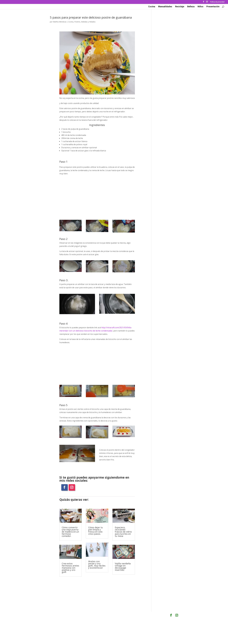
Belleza (191, 7)
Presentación (212, 7)
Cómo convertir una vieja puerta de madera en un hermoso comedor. (70, 531)
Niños (200, 7)
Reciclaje (179, 7)
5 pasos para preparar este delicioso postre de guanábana (91, 17)
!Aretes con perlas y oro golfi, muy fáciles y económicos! (96, 564)
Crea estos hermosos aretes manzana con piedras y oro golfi (70, 567)
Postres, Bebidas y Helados (84, 22)
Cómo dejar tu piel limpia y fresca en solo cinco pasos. (95, 530)
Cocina (151, 7)
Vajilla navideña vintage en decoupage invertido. (123, 566)
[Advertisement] (97, 195)
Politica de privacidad (217, 2)
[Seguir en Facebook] (64, 487)
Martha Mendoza (59, 22)
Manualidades (165, 7)
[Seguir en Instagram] (72, 487)
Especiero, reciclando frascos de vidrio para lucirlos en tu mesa (123, 531)
